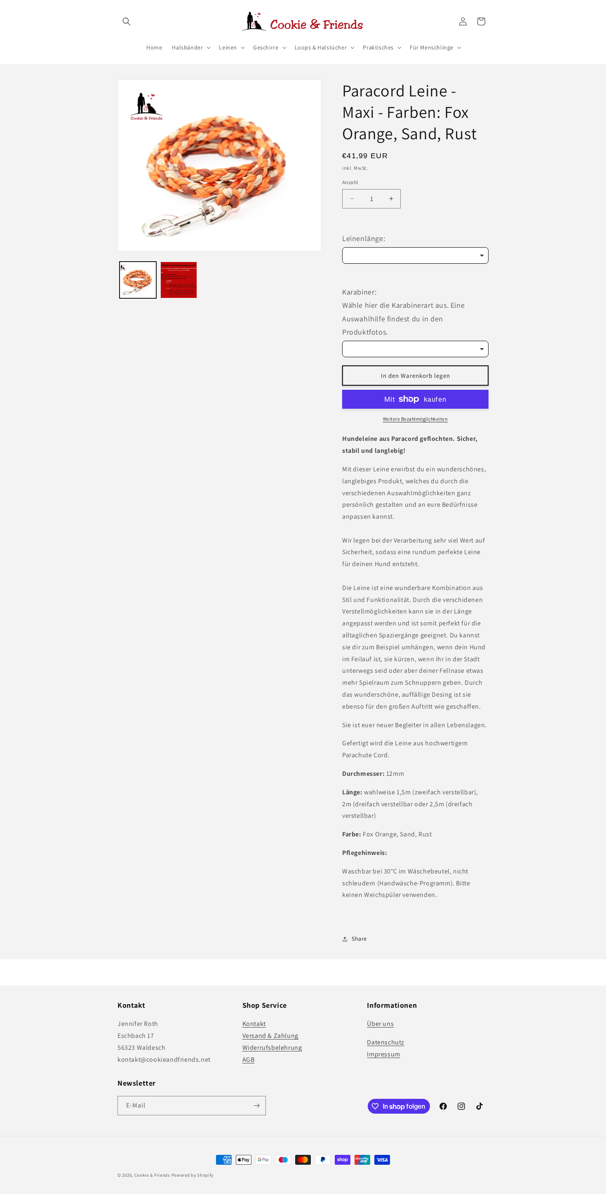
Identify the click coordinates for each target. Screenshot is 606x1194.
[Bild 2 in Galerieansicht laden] (178, 280)
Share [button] (359, 938)
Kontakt (254, 1023)
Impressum (383, 1054)
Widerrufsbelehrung (272, 1047)
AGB (248, 1059)
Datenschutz (385, 1042)
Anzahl (350, 182)
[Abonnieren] (256, 1105)
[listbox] (415, 255)
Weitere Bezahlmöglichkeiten (415, 419)
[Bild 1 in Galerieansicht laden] (138, 280)
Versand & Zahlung (270, 1035)
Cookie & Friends (152, 1175)
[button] (126, 21)
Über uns (380, 1023)
